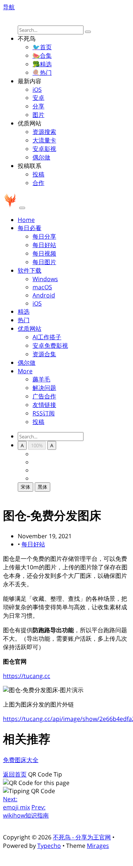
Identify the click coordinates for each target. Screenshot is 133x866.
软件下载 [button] (29, 270)
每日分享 (44, 236)
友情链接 (44, 405)
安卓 (38, 98)
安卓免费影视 (50, 345)
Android (44, 295)
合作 (38, 183)
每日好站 (44, 245)
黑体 (42, 486)
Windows (45, 279)
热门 (24, 320)
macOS (42, 287)
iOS (37, 89)
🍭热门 (42, 72)
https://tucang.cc (26, 676)
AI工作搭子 (47, 337)
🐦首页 (42, 47)
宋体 (25, 486)
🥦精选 (42, 64)
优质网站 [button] (29, 328)
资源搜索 (44, 132)
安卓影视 (44, 149)
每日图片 (44, 262)
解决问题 (44, 388)
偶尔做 (41, 157)
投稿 (38, 174)
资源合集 (44, 354)
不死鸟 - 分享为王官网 (82, 837)
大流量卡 (44, 140)
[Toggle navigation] (22, 208)
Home (26, 220)
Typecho (49, 846)
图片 (38, 115)
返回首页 (15, 774)
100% (37, 445)
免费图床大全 (20, 760)
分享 (38, 106)
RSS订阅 (44, 413)
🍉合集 (42, 55)
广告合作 (44, 396)
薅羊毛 (41, 379)
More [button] (25, 371)
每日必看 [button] (29, 228)
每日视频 (44, 253)
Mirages (98, 846)
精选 (24, 311)
